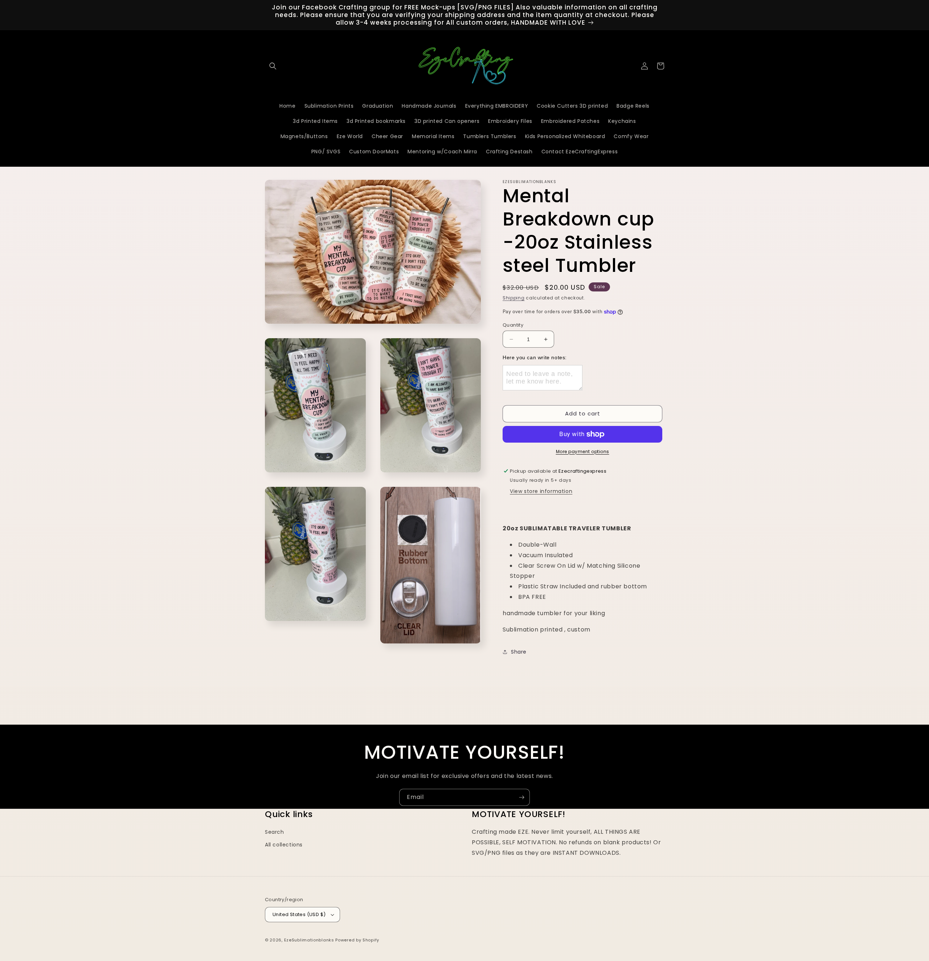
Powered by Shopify (357, 940)
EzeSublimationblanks (309, 940)
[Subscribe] (521, 797)
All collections (284, 844)
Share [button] (519, 651)
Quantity (513, 325)
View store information (541, 491)
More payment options (582, 451)
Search (274, 832)
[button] (273, 66)
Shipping (514, 298)
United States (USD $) (299, 914)
